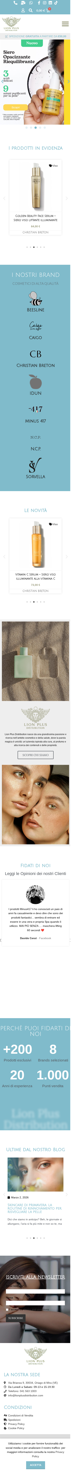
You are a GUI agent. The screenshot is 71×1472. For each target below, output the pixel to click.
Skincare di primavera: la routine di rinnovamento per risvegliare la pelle (35, 1208)
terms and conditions (36, 1309)
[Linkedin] (50, 3)
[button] (2, 81)
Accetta (35, 1465)
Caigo (35, 337)
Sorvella (35, 476)
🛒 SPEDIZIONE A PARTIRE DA (35, 36)
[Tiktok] (56, 3)
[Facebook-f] (39, 3)
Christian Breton (35, 232)
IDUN (35, 393)
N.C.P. (36, 449)
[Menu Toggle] (65, 24)
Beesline (35, 310)
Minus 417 (35, 421)
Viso (55, 165)
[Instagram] (45, 3)
